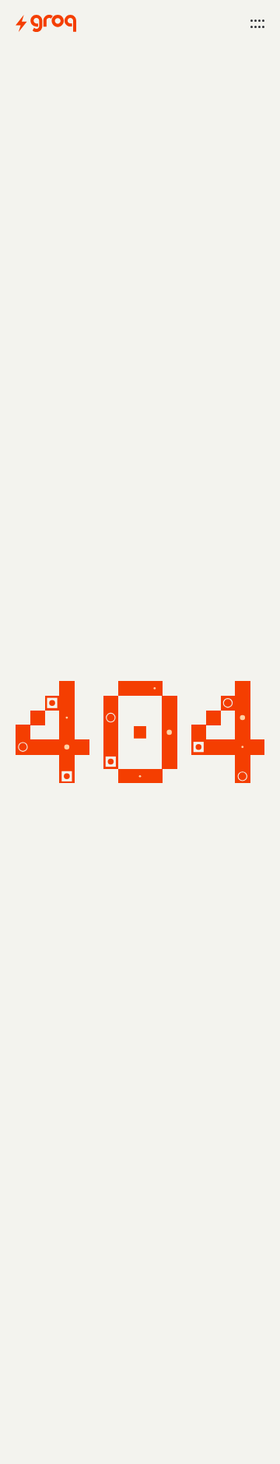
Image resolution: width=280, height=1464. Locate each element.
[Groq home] (46, 23)
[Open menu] (257, 23)
